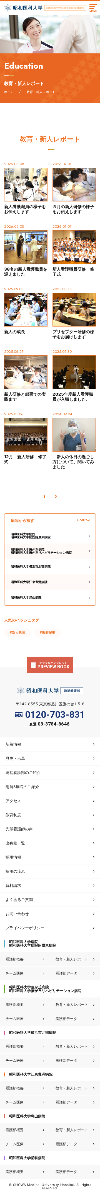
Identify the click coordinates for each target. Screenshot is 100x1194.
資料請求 (13, 885)
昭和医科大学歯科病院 (27, 1158)
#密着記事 (47, 632)
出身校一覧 (15, 843)
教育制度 (13, 814)
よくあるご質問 (19, 899)
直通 (49, 724)
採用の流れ (15, 871)
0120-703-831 (55, 714)
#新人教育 (17, 632)
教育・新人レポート (72, 959)
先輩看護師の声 (19, 829)
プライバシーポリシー (25, 927)
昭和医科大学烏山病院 (26, 597)
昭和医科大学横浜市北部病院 (31, 566)
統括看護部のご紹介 (23, 772)
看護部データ (66, 973)
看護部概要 (15, 959)
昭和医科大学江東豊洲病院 (29, 582)
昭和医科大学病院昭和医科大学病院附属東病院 (31, 535)
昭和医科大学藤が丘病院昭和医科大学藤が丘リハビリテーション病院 (41, 551)
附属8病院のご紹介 (22, 786)
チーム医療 (15, 973)
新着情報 (13, 744)
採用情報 (13, 857)
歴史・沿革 (15, 758)
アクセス (13, 800)
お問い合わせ (17, 913)
